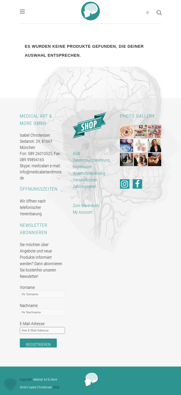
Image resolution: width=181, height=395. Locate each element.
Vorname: (28, 287)
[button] (10, 384)
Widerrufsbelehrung (89, 173)
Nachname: (29, 305)
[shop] (89, 125)
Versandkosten (85, 179)
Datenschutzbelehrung (91, 160)
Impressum (82, 166)
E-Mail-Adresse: (32, 323)
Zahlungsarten (84, 186)
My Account (82, 212)
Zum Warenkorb (86, 205)
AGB (76, 153)
